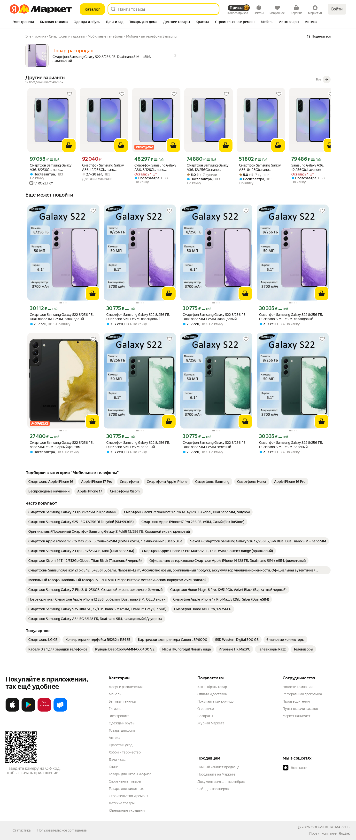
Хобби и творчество (125, 752)
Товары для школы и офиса (130, 774)
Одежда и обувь (121, 723)
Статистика (22, 830)
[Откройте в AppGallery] (44, 710)
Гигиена (115, 709)
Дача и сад (117, 759)
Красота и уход (120, 745)
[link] (50, 481)
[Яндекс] (344, 833)
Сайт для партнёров (213, 789)
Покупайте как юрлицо (215, 701)
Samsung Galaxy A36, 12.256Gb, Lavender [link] (307, 167)
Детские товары (122, 803)
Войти (337, 9)
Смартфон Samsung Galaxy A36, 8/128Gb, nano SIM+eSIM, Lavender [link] (155, 167)
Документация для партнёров (221, 782)
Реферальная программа (302, 694)
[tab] (23, 22)
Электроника (119, 716)
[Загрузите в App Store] (12, 710)
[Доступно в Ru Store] (60, 710)
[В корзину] (69, 145)
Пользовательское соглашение (62, 830)
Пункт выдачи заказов (300, 709)
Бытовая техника (122, 701)
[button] (316, 768)
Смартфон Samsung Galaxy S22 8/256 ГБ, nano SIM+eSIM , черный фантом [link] (61, 445)
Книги (113, 767)
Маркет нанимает (296, 716)
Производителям (296, 701)
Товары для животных (126, 789)
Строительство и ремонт (128, 796)
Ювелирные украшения (127, 810)
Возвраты (205, 716)
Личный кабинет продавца (218, 767)
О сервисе (205, 709)
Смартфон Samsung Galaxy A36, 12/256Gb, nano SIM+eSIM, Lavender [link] (103, 167)
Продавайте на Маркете (216, 774)
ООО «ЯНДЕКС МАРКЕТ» (330, 827)
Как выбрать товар (212, 687)
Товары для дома (122, 730)
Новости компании (297, 687)
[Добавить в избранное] (69, 94)
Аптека (114, 738)
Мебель (115, 694)
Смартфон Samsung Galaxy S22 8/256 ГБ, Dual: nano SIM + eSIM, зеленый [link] (138, 445)
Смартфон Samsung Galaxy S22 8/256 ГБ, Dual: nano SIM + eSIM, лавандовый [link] (61, 317)
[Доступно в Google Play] (28, 710)
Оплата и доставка (212, 694)
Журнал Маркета (210, 723)
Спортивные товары (125, 781)
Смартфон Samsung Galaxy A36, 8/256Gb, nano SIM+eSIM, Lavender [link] (50, 167)
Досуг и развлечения (125, 687)
